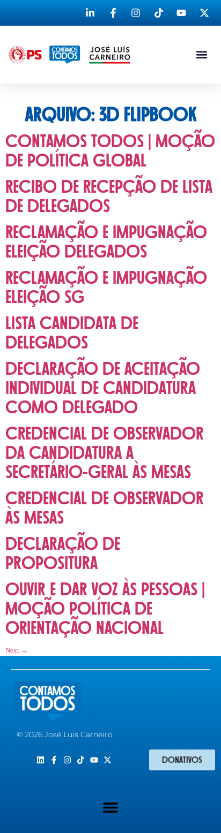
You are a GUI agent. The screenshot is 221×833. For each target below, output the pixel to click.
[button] (201, 55)
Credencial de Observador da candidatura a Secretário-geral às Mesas (104, 453)
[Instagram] (67, 760)
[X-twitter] (108, 760)
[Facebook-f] (54, 760)
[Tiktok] (81, 760)
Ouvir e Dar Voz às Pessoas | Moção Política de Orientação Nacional (105, 609)
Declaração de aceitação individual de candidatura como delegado (102, 388)
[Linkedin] (40, 760)
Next (16, 650)
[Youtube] (94, 760)
